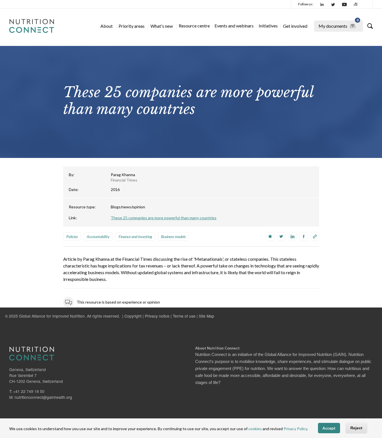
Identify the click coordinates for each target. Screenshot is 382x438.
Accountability (98, 236)
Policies (72, 236)
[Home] (31, 26)
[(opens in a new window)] (322, 4)
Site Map (206, 316)
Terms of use (184, 316)
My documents (339, 24)
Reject (356, 428)
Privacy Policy (295, 429)
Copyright (133, 316)
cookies (255, 429)
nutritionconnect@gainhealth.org (43, 397)
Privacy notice (157, 316)
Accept (329, 428)
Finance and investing (135, 236)
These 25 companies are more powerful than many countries (163, 217)
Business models (173, 236)
